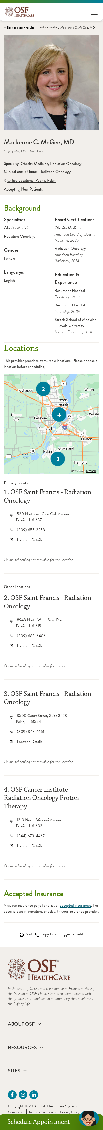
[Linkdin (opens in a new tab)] (34, 1094)
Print (28, 934)
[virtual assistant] (89, 1118)
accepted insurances (75, 905)
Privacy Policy (70, 1112)
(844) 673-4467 (31, 836)
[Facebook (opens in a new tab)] (12, 1094)
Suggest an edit (71, 934)
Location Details (29, 540)
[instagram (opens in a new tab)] (23, 1094)
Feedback (91, 471)
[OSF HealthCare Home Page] (19, 12)
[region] (51, 424)
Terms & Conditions (42, 1112)
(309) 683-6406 (31, 636)
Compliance (16, 1112)
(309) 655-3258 (31, 530)
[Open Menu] (94, 12)
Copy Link (48, 934)
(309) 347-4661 (30, 732)
